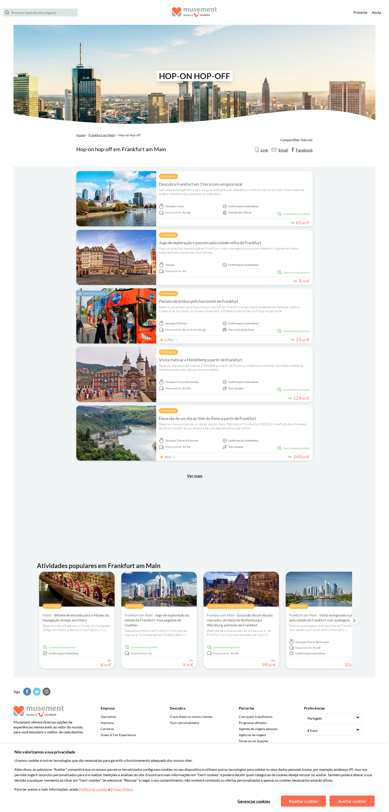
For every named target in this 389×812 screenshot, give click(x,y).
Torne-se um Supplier (254, 741)
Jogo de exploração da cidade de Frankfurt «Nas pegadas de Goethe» (157, 620)
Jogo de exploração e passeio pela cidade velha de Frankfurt (210, 242)
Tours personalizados (184, 723)
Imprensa (107, 723)
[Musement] (194, 12)
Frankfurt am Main (101, 135)
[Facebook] (26, 692)
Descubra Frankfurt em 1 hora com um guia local (200, 184)
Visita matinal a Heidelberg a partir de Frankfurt (200, 359)
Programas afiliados (253, 723)
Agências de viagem (252, 735)
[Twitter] (36, 692)
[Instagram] (45, 692)
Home (80, 135)
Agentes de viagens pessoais (258, 729)
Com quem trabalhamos (255, 717)
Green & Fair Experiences (118, 735)
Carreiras (107, 729)
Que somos (108, 717)
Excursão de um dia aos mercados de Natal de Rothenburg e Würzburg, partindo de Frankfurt (240, 620)
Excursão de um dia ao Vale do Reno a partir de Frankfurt (207, 418)
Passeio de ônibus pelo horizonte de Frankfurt (198, 301)
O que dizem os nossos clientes (191, 717)
